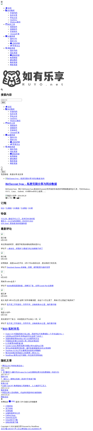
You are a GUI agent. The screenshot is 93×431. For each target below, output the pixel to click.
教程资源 (13, 62)
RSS (2, 208)
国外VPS (13, 41)
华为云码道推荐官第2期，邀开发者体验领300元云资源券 (28, 348)
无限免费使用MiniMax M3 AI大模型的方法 (22, 339)
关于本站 (9, 408)
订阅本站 (9, 406)
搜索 (3, 102)
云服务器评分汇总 (12, 413)
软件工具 (11, 24)
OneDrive (13, 20)
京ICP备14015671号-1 (9, 429)
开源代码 (13, 13)
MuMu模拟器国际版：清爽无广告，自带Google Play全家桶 (30, 286)
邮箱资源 (16, 55)
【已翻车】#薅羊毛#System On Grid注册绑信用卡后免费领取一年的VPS (30, 372)
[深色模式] (46, 170)
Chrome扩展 (14, 34)
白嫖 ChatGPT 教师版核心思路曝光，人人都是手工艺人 (24, 386)
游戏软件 (13, 29)
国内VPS (13, 39)
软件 (43, 178)
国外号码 (13, 50)
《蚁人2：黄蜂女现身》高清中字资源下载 (19, 379)
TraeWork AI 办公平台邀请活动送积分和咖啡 (23, 350)
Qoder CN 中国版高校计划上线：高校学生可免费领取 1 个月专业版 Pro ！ (34, 334)
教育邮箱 (13, 58)
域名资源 (13, 53)
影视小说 (4, 383)
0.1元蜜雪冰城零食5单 (14, 343)
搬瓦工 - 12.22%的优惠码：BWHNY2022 (17, 221)
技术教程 (11, 10)
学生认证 (13, 18)
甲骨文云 (16, 46)
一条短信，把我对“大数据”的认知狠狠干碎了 (25, 248)
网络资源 (11, 48)
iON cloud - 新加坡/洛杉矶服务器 (14, 223)
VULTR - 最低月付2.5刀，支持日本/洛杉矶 (18, 219)
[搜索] (46, 167)
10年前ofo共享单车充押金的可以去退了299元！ (24, 336)
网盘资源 (13, 65)
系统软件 (13, 27)
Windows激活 (15, 22)
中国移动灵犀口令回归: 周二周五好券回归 (22, 341)
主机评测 (16, 43)
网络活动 (4, 397)
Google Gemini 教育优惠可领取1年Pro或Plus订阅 (24, 346)
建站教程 (13, 60)
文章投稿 (9, 411)
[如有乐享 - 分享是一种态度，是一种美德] (34, 88)
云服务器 (11, 36)
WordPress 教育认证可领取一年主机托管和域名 (24, 355)
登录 (3, 172)
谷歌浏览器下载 (11, 422)
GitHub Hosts (10, 415)
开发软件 (13, 31)
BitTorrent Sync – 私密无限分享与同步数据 (31, 183)
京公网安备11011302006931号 (30, 429)
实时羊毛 (13, 328)
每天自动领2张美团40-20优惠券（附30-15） (22, 353)
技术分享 (13, 15)
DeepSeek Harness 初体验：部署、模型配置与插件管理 (28, 267)
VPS (2, 370)
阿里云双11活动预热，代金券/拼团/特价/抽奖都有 (22, 392)
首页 (9, 8)
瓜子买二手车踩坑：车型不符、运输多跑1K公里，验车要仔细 (31, 304)
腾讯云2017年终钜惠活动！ (13, 366)
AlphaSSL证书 (11, 417)
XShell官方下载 (11, 420)
